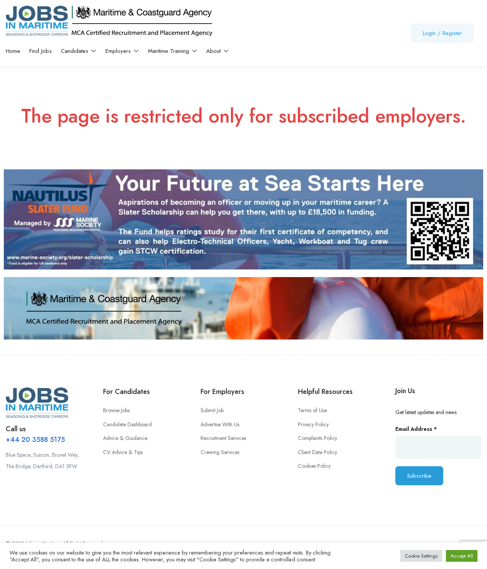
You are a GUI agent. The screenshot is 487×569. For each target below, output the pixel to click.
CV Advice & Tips (123, 452)
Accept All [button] (461, 555)
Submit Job (212, 410)
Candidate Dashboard (127, 424)
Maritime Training (169, 51)
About (214, 51)
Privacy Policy (313, 424)
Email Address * (416, 429)
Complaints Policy (317, 438)
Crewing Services (220, 452)
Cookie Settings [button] (421, 555)
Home (13, 51)
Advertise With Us (220, 424)
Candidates (75, 51)
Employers (119, 51)
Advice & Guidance (125, 438)
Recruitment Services (223, 438)
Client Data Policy (317, 452)
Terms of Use (312, 410)
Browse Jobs (116, 410)
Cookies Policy (314, 466)
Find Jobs (40, 51)
